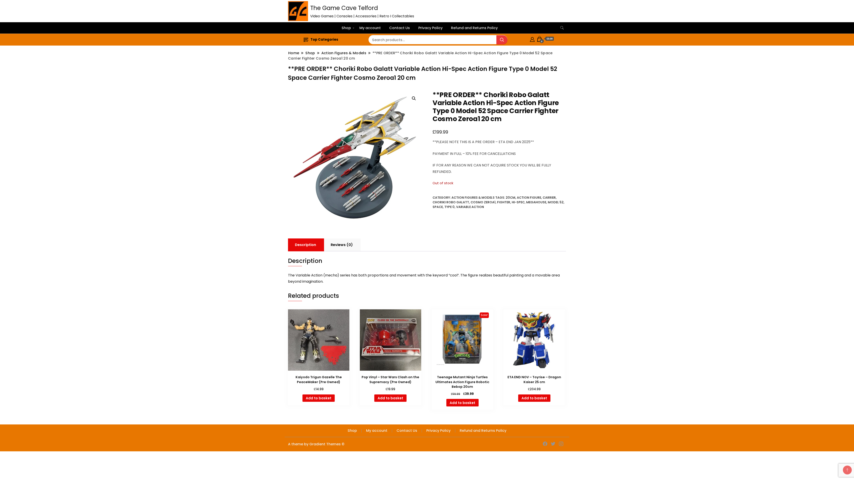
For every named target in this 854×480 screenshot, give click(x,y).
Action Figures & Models (473, 197)
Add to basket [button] (318, 398)
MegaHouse (536, 202)
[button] (414, 98)
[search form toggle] (562, 28)
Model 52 (556, 202)
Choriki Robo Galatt (451, 202)
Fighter (503, 202)
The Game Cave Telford (344, 8)
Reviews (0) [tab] (342, 244)
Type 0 (449, 207)
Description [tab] (305, 244)
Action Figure (529, 197)
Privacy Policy (430, 27)
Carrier (549, 197)
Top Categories (324, 39)
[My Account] (532, 39)
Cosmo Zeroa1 (483, 202)
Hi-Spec (518, 202)
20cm (510, 197)
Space (438, 207)
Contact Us (399, 27)
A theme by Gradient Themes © (316, 444)
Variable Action (470, 207)
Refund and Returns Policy (474, 27)
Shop (346, 27)
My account (370, 27)
